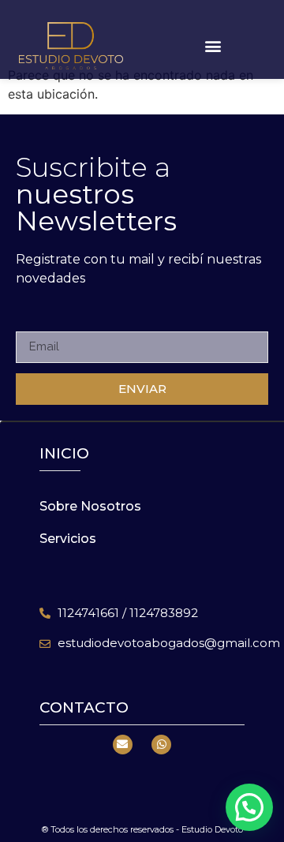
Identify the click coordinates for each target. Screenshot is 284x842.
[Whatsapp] (161, 744)
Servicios (67, 538)
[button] (213, 46)
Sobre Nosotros (90, 506)
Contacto (84, 707)
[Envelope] (123, 744)
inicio (64, 453)
